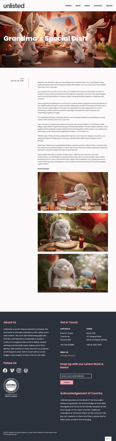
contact (98, 5)
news (87, 5)
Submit (67, 382)
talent (68, 5)
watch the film (43, 168)
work (78, 5)
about (109, 5)
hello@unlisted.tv (67, 355)
